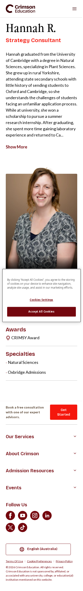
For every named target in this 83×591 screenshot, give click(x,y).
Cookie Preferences (39, 561)
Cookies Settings (41, 300)
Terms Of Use (14, 561)
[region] (41, 295)
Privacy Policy (64, 561)
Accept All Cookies (41, 311)
